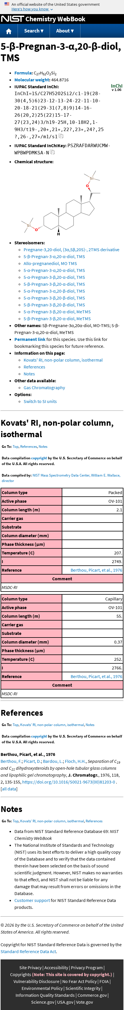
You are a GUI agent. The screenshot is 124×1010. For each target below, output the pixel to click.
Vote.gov (84, 1002)
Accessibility (56, 967)
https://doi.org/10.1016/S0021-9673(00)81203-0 (68, 782)
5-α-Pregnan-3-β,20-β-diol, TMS (54, 298)
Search (32, 30)
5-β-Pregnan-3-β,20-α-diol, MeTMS (57, 318)
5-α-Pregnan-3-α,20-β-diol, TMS (54, 291)
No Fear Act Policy (79, 981)
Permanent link (30, 339)
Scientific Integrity (82, 988)
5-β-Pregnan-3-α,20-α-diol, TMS (54, 256)
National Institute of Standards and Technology (12, 19)
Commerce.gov (92, 995)
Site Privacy (30, 967)
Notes (29, 374)
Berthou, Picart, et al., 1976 (96, 570)
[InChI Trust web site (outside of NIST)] (116, 90)
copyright (39, 458)
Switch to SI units (40, 401)
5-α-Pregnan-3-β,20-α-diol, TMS (54, 277)
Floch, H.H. (75, 761)
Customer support (32, 900)
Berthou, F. (11, 761)
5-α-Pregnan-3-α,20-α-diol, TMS (54, 270)
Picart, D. (32, 761)
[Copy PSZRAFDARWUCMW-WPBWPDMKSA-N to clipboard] (52, 153)
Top (15, 446)
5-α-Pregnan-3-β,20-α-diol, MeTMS (57, 311)
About (63, 30)
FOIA (104, 981)
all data (9, 789)
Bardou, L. (53, 761)
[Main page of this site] (9, 31)
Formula (22, 73)
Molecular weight (31, 79)
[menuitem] (9, 31)
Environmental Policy (42, 988)
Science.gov (42, 1002)
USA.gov (65, 1002)
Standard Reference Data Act (28, 951)
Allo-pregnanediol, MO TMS (50, 263)
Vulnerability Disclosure (36, 981)
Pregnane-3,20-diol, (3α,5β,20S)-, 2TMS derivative (71, 249)
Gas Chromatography (44, 387)
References (34, 367)
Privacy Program (87, 967)
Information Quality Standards (45, 995)
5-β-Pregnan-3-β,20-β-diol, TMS (54, 305)
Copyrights (20, 974)
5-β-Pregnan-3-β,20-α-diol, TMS (54, 284)
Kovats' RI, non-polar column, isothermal (63, 360)
